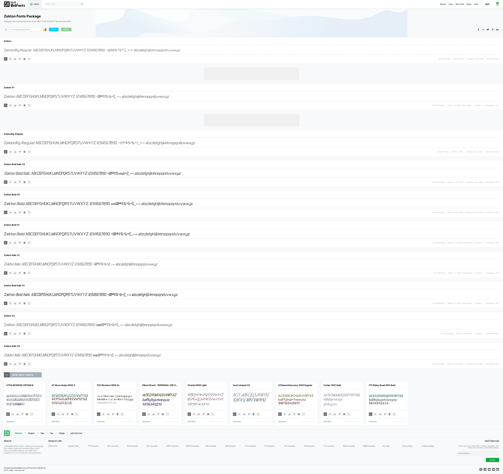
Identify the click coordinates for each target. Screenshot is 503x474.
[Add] (5, 59)
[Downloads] (15, 59)
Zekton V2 (9, 315)
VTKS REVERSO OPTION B (19, 385)
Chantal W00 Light (197, 385)
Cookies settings (428, 446)
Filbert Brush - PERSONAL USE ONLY (160, 385)
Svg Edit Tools (73, 446)
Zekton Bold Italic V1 (14, 285)
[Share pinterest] (492, 29)
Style (42, 433)
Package (62, 433)
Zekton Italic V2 (12, 346)
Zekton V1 (9, 87)
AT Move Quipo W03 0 (63, 385)
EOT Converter (152, 446)
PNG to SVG (52, 446)
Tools (476, 4)
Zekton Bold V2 (12, 194)
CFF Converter (289, 446)
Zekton (7, 41)
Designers (31, 433)
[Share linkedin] (497, 29)
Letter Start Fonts (76, 433)
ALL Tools (386, 446)
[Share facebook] (478, 29)
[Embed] (24, 59)
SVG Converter (132, 446)
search (82, 4)
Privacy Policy (407, 446)
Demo (469, 4)
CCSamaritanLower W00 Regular (295, 385)
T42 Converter (309, 446)
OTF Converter (112, 446)
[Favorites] (10, 59)
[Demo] (29, 59)
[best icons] (7, 374)
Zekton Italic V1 (12, 255)
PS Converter (269, 446)
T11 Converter (329, 446)
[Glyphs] (19, 59)
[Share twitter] (488, 29)
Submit (492, 460)
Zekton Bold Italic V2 (14, 164)
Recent (443, 4)
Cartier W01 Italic (332, 385)
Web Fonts (18, 433)
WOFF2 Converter (192, 446)
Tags (51, 433)
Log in (487, 4)
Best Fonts (460, 4)
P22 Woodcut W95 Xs (108, 385)
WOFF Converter (172, 446)
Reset (66, 29)
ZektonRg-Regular (13, 134)
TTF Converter (93, 446)
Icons (450, 4)
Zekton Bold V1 (12, 225)
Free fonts (16, 4)
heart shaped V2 (241, 385)
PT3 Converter (250, 446)
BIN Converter (230, 446)
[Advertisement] (251, 73)
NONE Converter (369, 446)
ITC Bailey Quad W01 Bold (382, 385)
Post (54, 29)
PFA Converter (211, 446)
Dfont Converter (349, 446)
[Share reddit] (483, 29)
